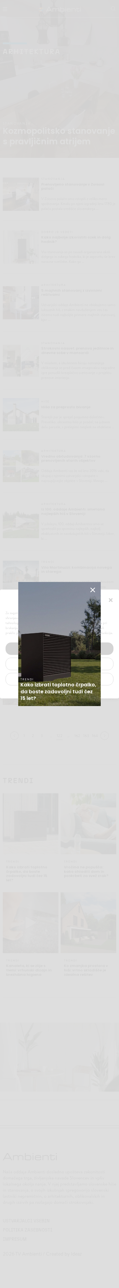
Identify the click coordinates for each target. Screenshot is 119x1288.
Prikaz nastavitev (60, 679)
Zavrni (59, 664)
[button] (110, 599)
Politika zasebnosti (56, 691)
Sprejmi (60, 648)
